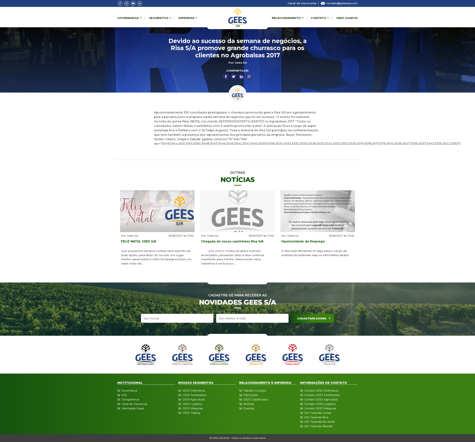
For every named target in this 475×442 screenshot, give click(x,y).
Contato (318, 18)
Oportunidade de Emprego (303, 241)
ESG (124, 395)
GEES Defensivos (193, 390)
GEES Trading (191, 413)
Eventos (248, 408)
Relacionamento (286, 18)
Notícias (248, 404)
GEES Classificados (255, 399)
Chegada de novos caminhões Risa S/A (232, 241)
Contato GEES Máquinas (320, 408)
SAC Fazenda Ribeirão (318, 426)
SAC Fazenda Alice (316, 417)
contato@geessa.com (342, 3)
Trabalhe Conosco (254, 390)
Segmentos (158, 18)
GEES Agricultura (193, 399)
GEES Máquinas (192, 408)
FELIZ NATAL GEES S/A (138, 241)
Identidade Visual (133, 408)
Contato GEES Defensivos (321, 390)
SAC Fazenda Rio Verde (319, 421)
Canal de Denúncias (302, 3)
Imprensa (186, 18)
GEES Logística (192, 404)
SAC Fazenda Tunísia (317, 413)
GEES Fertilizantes (194, 395)
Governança (128, 18)
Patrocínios (250, 395)
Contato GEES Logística (319, 404)
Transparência (130, 399)
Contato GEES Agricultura (321, 399)
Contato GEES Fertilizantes (322, 395)
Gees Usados (347, 18)
